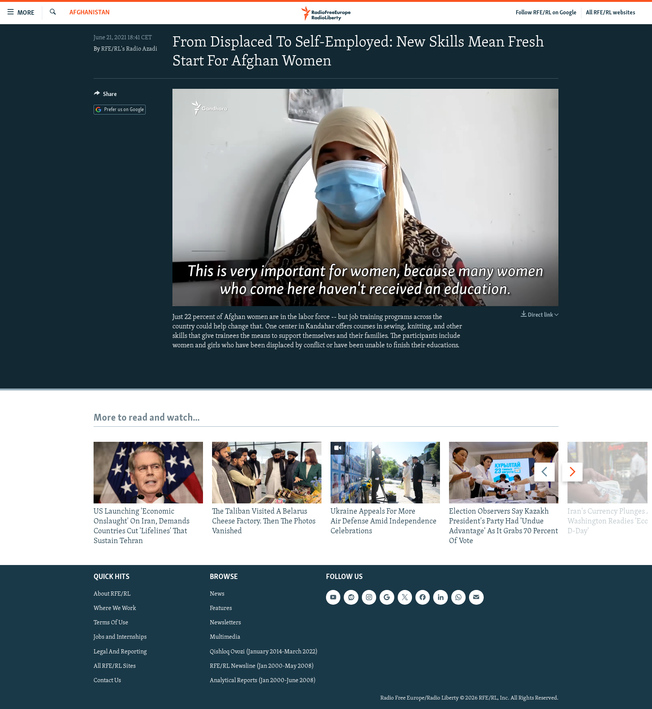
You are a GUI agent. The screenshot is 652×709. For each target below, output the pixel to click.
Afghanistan (89, 12)
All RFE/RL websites (610, 13)
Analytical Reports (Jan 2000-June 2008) (263, 680)
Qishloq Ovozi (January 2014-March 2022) (264, 652)
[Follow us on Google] (387, 597)
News (217, 594)
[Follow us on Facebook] (422, 597)
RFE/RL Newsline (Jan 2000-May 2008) (262, 666)
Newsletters (225, 623)
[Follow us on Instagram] (369, 597)
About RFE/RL (112, 594)
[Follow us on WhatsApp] (458, 597)
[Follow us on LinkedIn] (440, 597)
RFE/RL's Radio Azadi (129, 49)
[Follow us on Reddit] (351, 597)
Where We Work (115, 608)
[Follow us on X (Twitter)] (405, 597)
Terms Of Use (111, 623)
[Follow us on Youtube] (333, 597)
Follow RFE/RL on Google (546, 13)
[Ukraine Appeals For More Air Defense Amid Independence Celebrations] (385, 472)
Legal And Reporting (120, 652)
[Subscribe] (476, 597)
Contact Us (107, 680)
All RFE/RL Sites (115, 666)
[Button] (105, 96)
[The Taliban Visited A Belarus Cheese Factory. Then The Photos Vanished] (266, 472)
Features (221, 608)
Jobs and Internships (120, 637)
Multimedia (225, 637)
